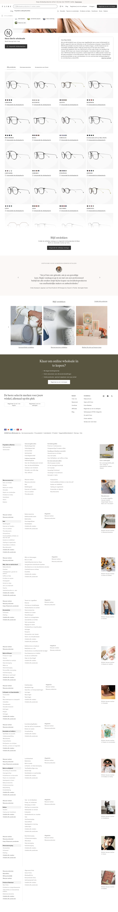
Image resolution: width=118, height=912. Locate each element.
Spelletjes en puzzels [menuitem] (9, 733)
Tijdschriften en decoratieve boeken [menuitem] (11, 890)
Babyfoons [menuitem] (28, 761)
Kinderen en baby (85, 11)
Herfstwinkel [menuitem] (28, 453)
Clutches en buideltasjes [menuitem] (32, 605)
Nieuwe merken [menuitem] (29, 479)
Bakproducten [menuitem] (7, 567)
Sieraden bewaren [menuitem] (8, 706)
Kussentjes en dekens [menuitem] (56, 489)
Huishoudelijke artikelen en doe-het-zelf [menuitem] (61, 482)
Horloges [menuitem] (27, 629)
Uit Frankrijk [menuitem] (51, 468)
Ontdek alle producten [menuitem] (9, 552)
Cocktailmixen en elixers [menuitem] (32, 569)
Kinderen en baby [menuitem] (8, 494)
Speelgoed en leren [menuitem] (8, 780)
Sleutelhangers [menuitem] (29, 615)
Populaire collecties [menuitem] (9, 444)
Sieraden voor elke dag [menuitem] (31, 470)
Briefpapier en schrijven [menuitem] (9, 743)
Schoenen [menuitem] (5, 612)
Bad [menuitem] (26, 484)
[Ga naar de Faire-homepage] (6, 6)
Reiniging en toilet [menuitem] (30, 804)
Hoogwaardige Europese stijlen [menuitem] (57, 448)
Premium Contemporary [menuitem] (54, 446)
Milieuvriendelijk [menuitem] (7, 876)
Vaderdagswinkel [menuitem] (30, 448)
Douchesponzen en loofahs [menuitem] (32, 653)
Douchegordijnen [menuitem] (30, 521)
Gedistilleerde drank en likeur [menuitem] (33, 562)
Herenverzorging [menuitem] (7, 667)
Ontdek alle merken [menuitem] (8, 549)
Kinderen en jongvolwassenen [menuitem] (11, 887)
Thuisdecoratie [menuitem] (29, 494)
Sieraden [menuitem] (5, 490)
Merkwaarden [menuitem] (7, 447)
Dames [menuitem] (5, 485)
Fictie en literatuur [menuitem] (8, 882)
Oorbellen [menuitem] (5, 702)
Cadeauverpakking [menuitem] (8, 736)
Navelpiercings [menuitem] (29, 687)
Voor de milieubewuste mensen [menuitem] (34, 463)
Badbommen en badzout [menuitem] (32, 646)
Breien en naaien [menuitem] (29, 729)
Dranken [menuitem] (5, 569)
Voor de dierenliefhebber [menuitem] (32, 465)
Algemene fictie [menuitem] (29, 870)
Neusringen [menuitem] (28, 694)
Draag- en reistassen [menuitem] (31, 802)
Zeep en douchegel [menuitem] (30, 658)
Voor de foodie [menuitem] (52, 455)
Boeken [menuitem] (5, 502)
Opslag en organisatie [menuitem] (56, 487)
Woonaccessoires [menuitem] (8, 480)
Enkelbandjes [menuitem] (28, 685)
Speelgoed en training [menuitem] (31, 824)
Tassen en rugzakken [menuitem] (31, 600)
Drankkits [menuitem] (27, 571)
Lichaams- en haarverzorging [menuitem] (33, 765)
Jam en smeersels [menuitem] (8, 585)
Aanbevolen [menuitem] (6, 449)
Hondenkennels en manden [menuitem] (32, 814)
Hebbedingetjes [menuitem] (29, 460)
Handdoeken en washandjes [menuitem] (33, 773)
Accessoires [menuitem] (6, 610)
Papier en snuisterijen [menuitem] (9, 492)
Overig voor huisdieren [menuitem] (9, 812)
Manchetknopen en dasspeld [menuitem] (11, 699)
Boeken (106, 11)
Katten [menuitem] (5, 807)
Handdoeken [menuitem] (28, 523)
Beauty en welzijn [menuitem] (8, 487)
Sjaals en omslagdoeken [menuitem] (32, 617)
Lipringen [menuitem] (27, 692)
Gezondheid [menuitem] (28, 821)
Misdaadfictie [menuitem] (29, 875)
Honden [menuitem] (5, 809)
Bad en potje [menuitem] (28, 763)
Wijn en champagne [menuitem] (30, 557)
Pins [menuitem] (4, 697)
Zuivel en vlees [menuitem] (7, 583)
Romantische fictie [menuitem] (30, 877)
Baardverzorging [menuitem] (29, 836)
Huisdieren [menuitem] (6, 497)
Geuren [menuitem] (5, 658)
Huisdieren (94, 11)
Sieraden (62, 11)
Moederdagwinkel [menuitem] (30, 446)
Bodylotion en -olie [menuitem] (30, 648)
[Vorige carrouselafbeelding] (18, 277)
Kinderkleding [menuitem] (7, 790)
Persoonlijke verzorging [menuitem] (9, 670)
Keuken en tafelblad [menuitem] (56, 484)
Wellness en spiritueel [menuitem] (9, 675)
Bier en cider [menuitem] (28, 559)
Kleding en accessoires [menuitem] (31, 807)
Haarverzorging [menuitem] (7, 663)
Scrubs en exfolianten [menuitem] (31, 655)
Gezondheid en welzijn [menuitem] (9, 660)
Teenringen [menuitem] (28, 697)
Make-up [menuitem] (5, 665)
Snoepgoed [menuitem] (6, 580)
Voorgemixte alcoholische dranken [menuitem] (35, 564)
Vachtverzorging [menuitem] (29, 819)
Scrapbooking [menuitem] (29, 731)
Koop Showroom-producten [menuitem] (11, 606)
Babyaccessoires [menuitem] (8, 782)
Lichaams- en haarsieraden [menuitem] (11, 692)
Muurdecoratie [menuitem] (54, 491)
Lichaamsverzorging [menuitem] (30, 838)
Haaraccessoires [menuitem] (29, 610)
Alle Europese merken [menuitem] (54, 463)
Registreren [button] (78, 2)
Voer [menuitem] (26, 817)
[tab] (11, 67)
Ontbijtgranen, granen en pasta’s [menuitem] (10, 572)
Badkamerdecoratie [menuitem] (30, 516)
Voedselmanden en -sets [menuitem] (10, 590)
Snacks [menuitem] (5, 588)
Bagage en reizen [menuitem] (30, 624)
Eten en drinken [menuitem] (7, 482)
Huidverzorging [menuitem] (7, 672)
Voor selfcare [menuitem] (28, 472)
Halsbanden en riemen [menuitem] (31, 809)
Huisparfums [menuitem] (54, 479)
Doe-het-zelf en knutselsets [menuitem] (33, 726)
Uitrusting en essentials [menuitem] (9, 770)
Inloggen (92, 6)
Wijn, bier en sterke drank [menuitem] (10, 564)
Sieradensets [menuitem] (6, 704)
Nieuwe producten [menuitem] (30, 482)
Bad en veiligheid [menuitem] (8, 768)
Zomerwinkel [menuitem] (28, 450)
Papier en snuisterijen (72, 11)
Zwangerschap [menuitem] (7, 773)
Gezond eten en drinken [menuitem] (54, 453)
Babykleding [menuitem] (6, 787)
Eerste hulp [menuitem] (28, 770)
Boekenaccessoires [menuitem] (8, 894)
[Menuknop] (2, 15)
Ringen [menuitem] (5, 711)
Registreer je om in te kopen (107, 6)
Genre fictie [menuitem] (28, 873)
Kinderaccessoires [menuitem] (8, 785)
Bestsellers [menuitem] (6, 873)
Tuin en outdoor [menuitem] (29, 491)
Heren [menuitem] (4, 499)
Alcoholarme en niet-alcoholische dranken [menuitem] (37, 567)
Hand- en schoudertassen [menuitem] (32, 636)
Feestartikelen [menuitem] (7, 741)
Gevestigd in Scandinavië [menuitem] (55, 472)
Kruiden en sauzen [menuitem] (8, 578)
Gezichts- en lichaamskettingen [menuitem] (34, 690)
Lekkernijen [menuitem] (28, 826)
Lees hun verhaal (106, 58)
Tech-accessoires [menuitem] (30, 622)
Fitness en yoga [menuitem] (7, 655)
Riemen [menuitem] (27, 603)
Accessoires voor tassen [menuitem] (32, 634)
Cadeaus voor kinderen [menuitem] (31, 467)
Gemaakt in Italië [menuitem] (53, 475)
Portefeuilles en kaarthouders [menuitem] (33, 627)
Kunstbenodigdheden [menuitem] (31, 724)
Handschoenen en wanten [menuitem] (32, 607)
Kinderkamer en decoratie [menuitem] (10, 775)
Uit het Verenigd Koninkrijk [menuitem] (55, 465)
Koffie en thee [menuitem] (7, 576)
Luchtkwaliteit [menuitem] (29, 758)
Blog (66, 6)
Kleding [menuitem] (5, 615)
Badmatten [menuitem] (28, 519)
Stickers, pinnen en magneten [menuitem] (11, 745)
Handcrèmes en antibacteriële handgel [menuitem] (36, 651)
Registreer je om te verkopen (78, 6)
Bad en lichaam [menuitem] (7, 653)
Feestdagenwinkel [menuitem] (30, 455)
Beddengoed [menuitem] (28, 487)
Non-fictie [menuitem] (6, 885)
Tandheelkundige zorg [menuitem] (31, 768)
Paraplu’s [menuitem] (27, 632)
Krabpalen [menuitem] (28, 812)
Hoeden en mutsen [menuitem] (30, 612)
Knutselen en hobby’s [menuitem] (9, 731)
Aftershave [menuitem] (28, 840)
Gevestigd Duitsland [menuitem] (53, 470)
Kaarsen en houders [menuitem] (30, 489)
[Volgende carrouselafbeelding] (100, 277)
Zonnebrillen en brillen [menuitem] (31, 619)
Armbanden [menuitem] (6, 694)
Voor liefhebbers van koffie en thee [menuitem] (58, 458)
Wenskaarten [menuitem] (6, 738)
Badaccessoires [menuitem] (29, 514)
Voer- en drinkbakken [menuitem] (31, 800)
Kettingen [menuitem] (5, 709)
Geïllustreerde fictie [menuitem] (30, 880)
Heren (100, 11)
